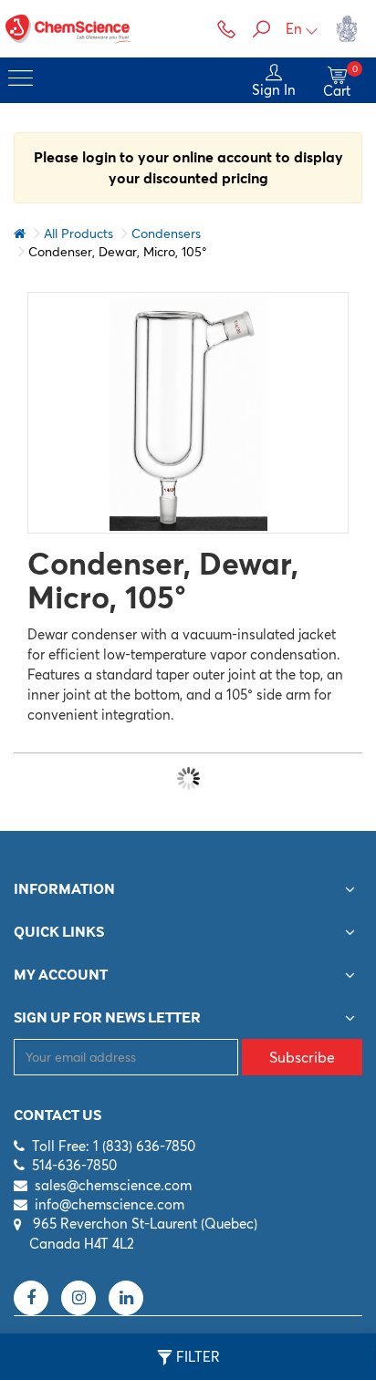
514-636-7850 (74, 1165)
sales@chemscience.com (113, 1185)
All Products (78, 233)
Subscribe (302, 1057)
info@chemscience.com (109, 1204)
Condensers (166, 233)
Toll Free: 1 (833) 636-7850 (113, 1146)
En (294, 28)
